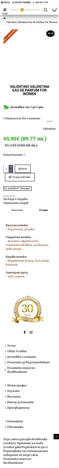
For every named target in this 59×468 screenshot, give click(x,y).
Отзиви (43, 210)
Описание (17, 210)
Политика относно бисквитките (17, 460)
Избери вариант (13, 154)
